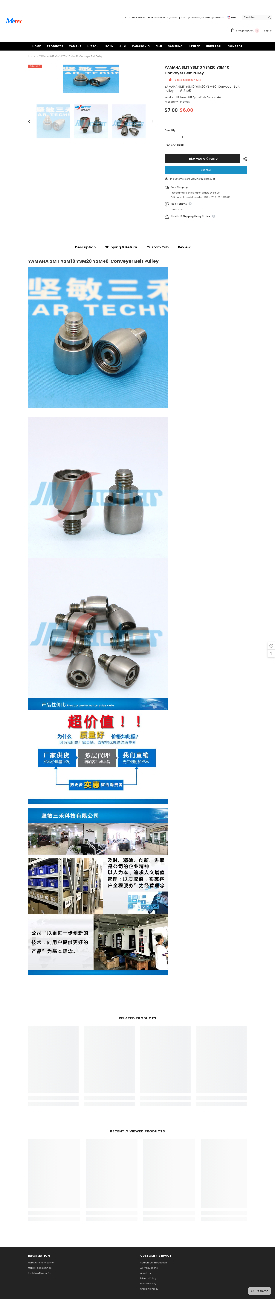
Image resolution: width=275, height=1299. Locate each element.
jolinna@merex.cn (190, 17)
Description (85, 247)
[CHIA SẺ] (243, 158)
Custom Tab (157, 247)
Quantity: (170, 130)
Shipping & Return (121, 247)
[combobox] (254, 17)
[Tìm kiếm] (257, 17)
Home (31, 56)
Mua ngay (206, 170)
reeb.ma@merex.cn (212, 17)
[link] (53, 1098)
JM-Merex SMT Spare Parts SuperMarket (198, 97)
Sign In (268, 30)
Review (184, 247)
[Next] (152, 121)
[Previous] (29, 121)
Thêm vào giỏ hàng (203, 159)
